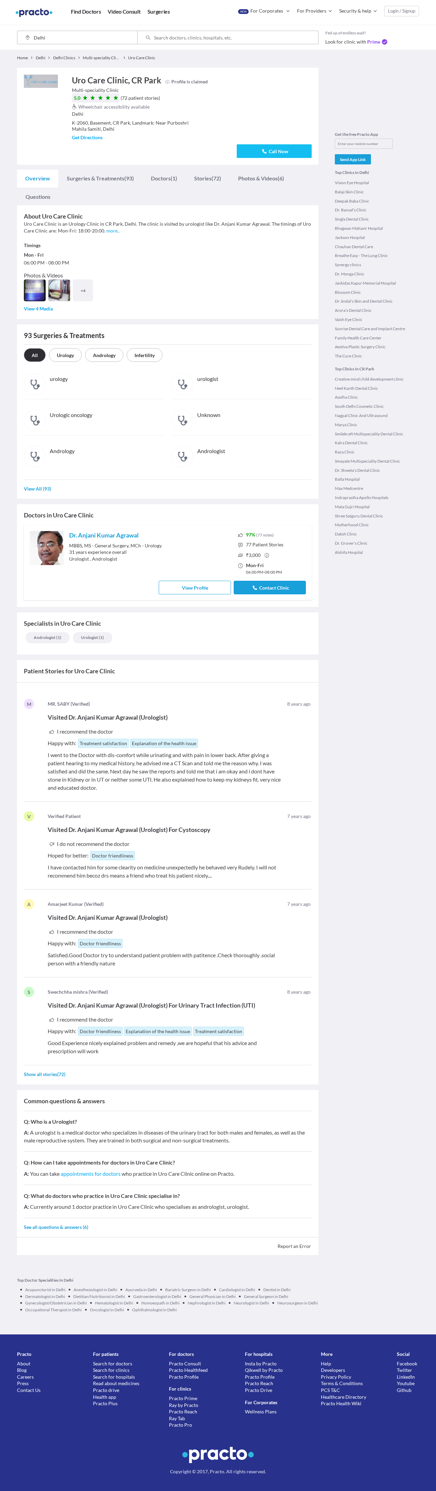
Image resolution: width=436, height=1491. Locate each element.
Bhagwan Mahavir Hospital (359, 228)
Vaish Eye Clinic (348, 319)
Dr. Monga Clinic (349, 273)
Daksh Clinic (346, 533)
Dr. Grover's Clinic (351, 543)
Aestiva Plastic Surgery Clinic (360, 346)
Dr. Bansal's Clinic (351, 209)
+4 (83, 290)
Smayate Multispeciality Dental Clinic (367, 461)
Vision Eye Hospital (352, 182)
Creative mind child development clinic (369, 379)
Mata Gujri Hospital (352, 506)
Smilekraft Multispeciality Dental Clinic (369, 433)
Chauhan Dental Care (354, 246)
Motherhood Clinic (352, 524)
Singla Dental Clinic (352, 219)
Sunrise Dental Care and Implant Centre (370, 328)
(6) (261, 178)
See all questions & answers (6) (56, 1227)
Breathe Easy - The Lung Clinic (361, 255)
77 (264, 544)
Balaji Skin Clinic (349, 191)
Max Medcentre (349, 488)
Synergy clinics (348, 264)
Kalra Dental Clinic (351, 442)
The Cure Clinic (348, 355)
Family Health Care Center (358, 337)
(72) (207, 178)
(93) (100, 178)
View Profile (195, 588)
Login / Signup (401, 11)
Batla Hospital (347, 479)
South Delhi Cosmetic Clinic (359, 406)
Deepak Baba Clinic (352, 201)
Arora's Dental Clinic (353, 310)
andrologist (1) (47, 637)
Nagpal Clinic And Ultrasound (361, 415)
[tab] (37, 178)
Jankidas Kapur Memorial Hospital (365, 283)
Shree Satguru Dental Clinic (359, 515)
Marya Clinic (346, 424)
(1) (164, 178)
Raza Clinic (345, 451)
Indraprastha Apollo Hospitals (361, 497)
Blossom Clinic (348, 292)
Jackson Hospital (350, 237)
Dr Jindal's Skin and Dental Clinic (364, 301)
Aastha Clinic (346, 397)
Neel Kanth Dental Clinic (356, 388)
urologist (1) (92, 637)
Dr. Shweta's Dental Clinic (357, 470)
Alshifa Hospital (349, 552)
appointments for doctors (91, 1173)
